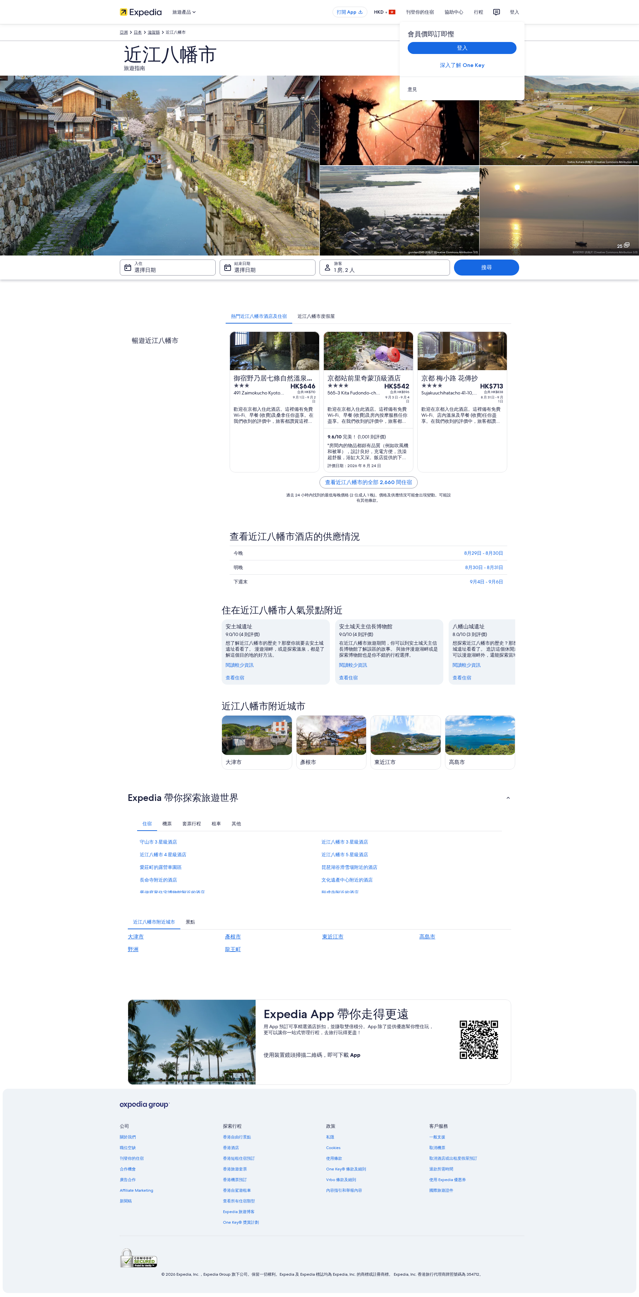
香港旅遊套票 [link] (235, 1169)
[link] (462, 89)
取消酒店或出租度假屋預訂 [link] (453, 1158)
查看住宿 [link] (235, 678)
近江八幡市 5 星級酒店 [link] (344, 855)
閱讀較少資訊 (240, 665)
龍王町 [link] (233, 949)
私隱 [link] (330, 1137)
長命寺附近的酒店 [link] (158, 880)
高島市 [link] (427, 936)
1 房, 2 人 (344, 270)
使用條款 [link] (334, 1158)
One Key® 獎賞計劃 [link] (241, 1222)
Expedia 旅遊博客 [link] (239, 1211)
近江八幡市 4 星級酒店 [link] (163, 855)
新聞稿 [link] (126, 1201)
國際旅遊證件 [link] (441, 1190)
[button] (319, 797)
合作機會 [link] (128, 1169)
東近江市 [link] (332, 936)
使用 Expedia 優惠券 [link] (447, 1179)
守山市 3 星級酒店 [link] (158, 842)
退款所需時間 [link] (441, 1169)
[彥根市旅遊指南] (331, 742)
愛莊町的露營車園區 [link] (161, 867)
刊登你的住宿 (420, 12)
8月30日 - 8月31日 (484, 567)
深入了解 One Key (462, 65)
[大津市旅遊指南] (257, 742)
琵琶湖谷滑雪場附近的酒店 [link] (349, 867)
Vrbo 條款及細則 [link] (341, 1179)
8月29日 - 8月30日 (483, 553)
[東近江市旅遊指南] (405, 742)
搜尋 (486, 267)
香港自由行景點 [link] (237, 1137)
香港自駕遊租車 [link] (237, 1190)
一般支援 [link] (437, 1137)
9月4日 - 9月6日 (486, 582)
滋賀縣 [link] (154, 32)
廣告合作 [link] (128, 1179)
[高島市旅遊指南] (480, 742)
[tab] (259, 316)
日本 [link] (138, 32)
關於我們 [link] (128, 1137)
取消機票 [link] (437, 1147)
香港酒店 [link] (231, 1147)
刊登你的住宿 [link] (132, 1158)
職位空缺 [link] (128, 1147)
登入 (514, 12)
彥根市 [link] (233, 936)
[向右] (515, 652)
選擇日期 (145, 270)
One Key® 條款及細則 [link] (346, 1169)
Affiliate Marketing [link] (136, 1190)
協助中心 (454, 12)
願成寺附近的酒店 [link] (340, 893)
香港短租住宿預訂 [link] (239, 1158)
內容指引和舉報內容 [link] (344, 1190)
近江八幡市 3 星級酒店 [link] (344, 842)
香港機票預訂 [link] (235, 1179)
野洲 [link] (133, 949)
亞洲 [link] (124, 32)
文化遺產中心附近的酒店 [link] (347, 880)
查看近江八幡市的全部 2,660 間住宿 (368, 482)
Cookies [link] (333, 1147)
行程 (478, 12)
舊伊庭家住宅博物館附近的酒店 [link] (172, 893)
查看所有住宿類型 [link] (239, 1201)
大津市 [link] (136, 936)
